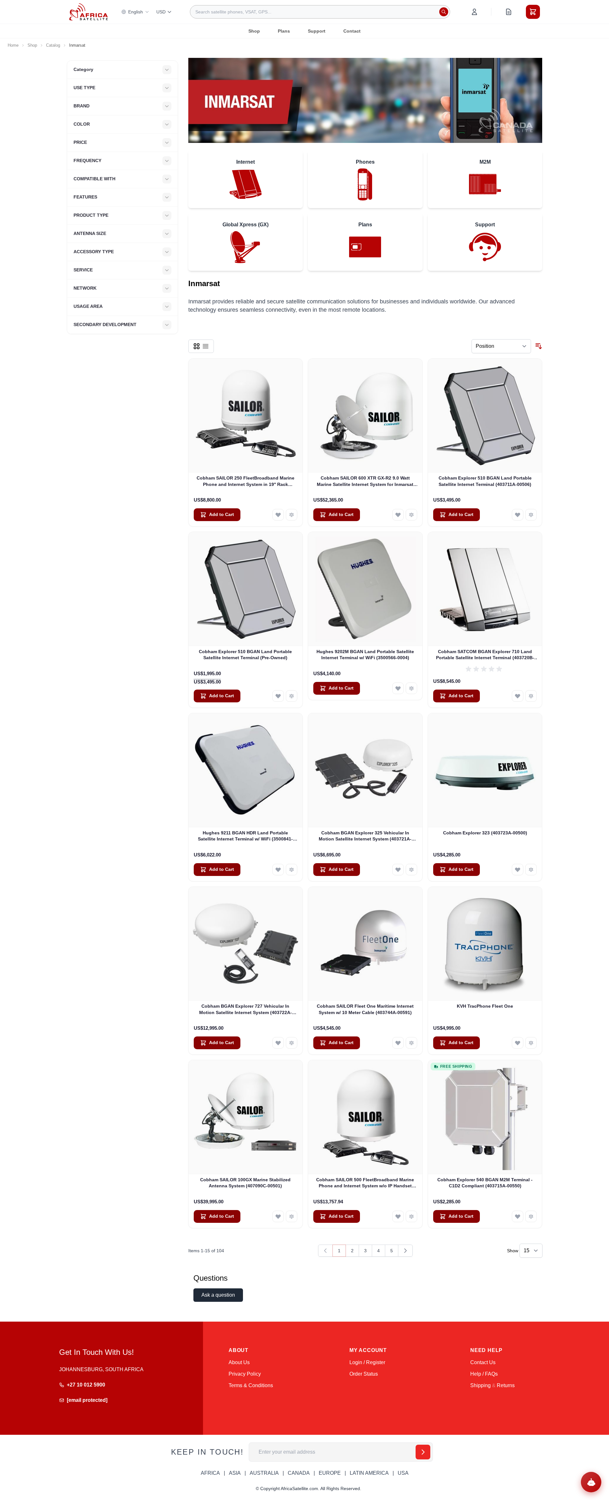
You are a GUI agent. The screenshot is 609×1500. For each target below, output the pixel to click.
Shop (254, 31)
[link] (325, 1251)
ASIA (235, 1473)
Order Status (363, 1374)
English (135, 11)
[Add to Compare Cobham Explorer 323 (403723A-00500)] (531, 869)
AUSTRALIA (264, 1473)
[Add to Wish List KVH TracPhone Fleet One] (517, 1043)
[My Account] (474, 11)
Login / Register (367, 1362)
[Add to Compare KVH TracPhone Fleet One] (531, 1043)
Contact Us (483, 1362)
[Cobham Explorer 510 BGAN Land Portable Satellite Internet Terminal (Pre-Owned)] (246, 589)
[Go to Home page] (88, 11)
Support (316, 31)
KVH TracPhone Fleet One (485, 1006)
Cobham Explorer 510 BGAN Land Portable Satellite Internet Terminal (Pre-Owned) (245, 654)
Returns (506, 1385)
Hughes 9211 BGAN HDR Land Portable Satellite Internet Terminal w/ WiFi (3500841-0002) (245, 836)
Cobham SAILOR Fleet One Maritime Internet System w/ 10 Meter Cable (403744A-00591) (365, 1009)
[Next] (405, 1251)
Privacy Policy (245, 1374)
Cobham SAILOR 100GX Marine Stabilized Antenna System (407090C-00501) (245, 1182)
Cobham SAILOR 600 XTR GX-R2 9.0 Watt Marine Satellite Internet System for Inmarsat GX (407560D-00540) (365, 481)
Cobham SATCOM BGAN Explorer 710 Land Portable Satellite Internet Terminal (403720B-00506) (485, 655)
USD (161, 11)
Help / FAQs (484, 1374)
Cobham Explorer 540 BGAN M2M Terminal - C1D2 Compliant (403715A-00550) (485, 1182)
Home (13, 45)
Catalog (53, 45)
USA (403, 1473)
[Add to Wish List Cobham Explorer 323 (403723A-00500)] (517, 869)
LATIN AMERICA (369, 1473)
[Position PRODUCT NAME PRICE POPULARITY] (501, 346)
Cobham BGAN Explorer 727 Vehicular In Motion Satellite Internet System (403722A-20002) (245, 1010)
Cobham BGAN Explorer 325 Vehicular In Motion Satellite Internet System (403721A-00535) (365, 836)
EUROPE (330, 1473)
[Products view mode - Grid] (196, 346)
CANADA (299, 1473)
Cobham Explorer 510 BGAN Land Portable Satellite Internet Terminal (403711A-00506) (485, 481)
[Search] (443, 11)
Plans (284, 31)
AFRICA (210, 1473)
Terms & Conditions (251, 1385)
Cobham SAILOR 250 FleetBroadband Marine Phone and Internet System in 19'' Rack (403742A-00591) (245, 481)
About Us (239, 1362)
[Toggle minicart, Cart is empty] (533, 12)
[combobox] (320, 12)
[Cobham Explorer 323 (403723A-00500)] (485, 770)
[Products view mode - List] (205, 346)
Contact (352, 31)
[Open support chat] (591, 1482)
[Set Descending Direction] (539, 346)
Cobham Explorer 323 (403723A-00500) (485, 832)
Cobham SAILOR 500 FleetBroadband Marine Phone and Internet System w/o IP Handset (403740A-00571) (365, 1183)
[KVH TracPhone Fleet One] (485, 944)
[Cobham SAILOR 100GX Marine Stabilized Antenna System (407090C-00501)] (246, 1117)
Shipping (480, 1385)
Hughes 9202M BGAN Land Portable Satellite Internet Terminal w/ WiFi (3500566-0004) (365, 654)
